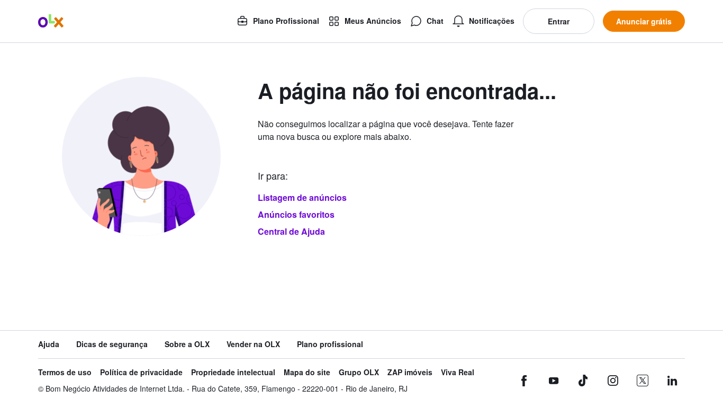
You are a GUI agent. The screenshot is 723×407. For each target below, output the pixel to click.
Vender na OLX (253, 344)
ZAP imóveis (409, 372)
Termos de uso (65, 372)
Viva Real (457, 372)
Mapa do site (307, 372)
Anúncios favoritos (296, 214)
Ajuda (48, 344)
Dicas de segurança (112, 344)
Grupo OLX (359, 372)
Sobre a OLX (187, 344)
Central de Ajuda (291, 231)
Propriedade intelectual (233, 372)
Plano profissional (330, 344)
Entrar (559, 21)
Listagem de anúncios (302, 197)
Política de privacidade (141, 372)
